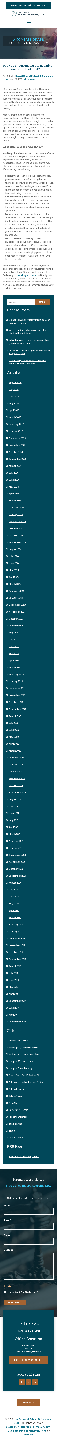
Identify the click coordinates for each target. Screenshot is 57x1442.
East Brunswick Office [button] (28, 1360)
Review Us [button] (29, 1402)
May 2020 (14, 903)
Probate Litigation (18, 1116)
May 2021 (13, 820)
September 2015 (17, 1021)
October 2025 (16, 452)
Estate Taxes (15, 1096)
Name (7, 1205)
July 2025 (14, 472)
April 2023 (14, 660)
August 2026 (15, 382)
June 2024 (14, 563)
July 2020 (14, 889)
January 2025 (16, 514)
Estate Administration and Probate (27, 1082)
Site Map (26, 1427)
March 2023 (15, 667)
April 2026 (14, 410)
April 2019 (14, 993)
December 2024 (17, 521)
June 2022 (14, 729)
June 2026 (14, 396)
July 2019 (13, 973)
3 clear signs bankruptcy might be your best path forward (29, 321)
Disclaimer (8, 1286)
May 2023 (14, 653)
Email (7, 1220)
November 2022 (17, 695)
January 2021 (15, 848)
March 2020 (15, 917)
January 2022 (16, 764)
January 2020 (16, 931)
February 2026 (16, 424)
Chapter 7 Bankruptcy (20, 1068)
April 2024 (14, 577)
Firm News (29, 79)
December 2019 (17, 938)
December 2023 (17, 604)
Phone (7, 1235)
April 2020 (14, 910)
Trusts (12, 1130)
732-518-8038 (38, 5)
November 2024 (17, 528)
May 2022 (14, 736)
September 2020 (18, 875)
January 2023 (16, 681)
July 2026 (14, 389)
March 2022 (15, 750)
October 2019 (16, 952)
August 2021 (15, 799)
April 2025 (14, 493)
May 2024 (14, 570)
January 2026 (16, 431)
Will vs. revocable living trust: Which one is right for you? (29, 352)
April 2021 (14, 827)
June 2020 (14, 896)
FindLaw (28, 1434)
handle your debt (26, 275)
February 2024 (16, 591)
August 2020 (15, 882)
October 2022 (16, 702)
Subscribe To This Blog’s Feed (24, 1156)
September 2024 (18, 542)
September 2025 (18, 459)
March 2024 (15, 584)
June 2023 (14, 646)
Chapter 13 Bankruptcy (21, 1061)
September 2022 (17, 709)
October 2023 (16, 618)
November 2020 (17, 861)
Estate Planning (17, 1089)
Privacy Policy (41, 1427)
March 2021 (15, 834)
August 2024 (15, 549)
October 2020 (16, 868)
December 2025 (17, 438)
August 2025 (15, 465)
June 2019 (14, 980)
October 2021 (16, 785)
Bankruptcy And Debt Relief (23, 1047)
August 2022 (15, 716)
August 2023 (15, 632)
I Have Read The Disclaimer (23, 1292)
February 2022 (16, 757)
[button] (28, 23)
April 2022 (14, 743)
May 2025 (14, 486)
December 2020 (17, 855)
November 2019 (17, 945)
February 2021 (16, 841)
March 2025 (15, 500)
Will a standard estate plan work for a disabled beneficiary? (28, 332)
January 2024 (16, 597)
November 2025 (17, 445)
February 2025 (16, 507)
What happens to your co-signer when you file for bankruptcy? (29, 342)
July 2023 (13, 639)
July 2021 (13, 806)
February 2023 (16, 674)
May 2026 (14, 403)
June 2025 (14, 479)
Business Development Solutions (27, 1430)
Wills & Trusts (16, 1137)
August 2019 (15, 966)
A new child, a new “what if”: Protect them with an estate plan (27, 362)
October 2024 (16, 535)
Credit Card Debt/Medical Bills (24, 1075)
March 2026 (15, 417)
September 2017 (17, 1000)
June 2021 (14, 813)
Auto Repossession (18, 1040)
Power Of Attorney (18, 1109)
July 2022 (13, 723)
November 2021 (17, 778)
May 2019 (13, 987)
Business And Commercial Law (24, 1054)
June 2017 (14, 1007)
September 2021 (17, 792)
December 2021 (17, 771)
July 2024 (14, 556)
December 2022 (17, 688)
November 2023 (17, 611)
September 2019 (17, 959)
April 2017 (14, 1014)
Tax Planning (15, 1123)
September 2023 (17, 625)
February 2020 (16, 924)
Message (8, 1250)
